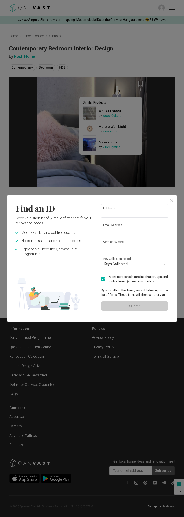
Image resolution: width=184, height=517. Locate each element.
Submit (134, 306)
